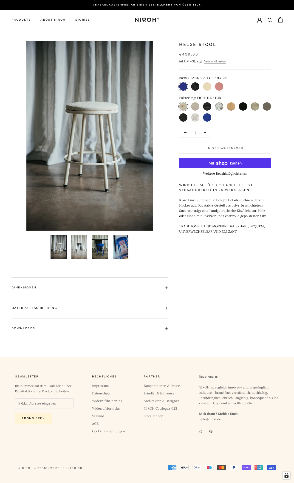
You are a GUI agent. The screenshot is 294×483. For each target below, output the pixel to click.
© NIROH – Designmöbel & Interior (50, 468)
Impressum (100, 386)
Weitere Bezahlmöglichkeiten (225, 174)
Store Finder (153, 416)
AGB (95, 424)
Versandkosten (215, 61)
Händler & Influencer (160, 393)
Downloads (23, 328)
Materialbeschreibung (34, 308)
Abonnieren (33, 418)
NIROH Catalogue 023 (160, 408)
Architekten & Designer (161, 401)
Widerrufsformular (106, 408)
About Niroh (52, 20)
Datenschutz (101, 393)
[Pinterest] (210, 431)
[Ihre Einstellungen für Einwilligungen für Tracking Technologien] (286, 475)
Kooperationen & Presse (162, 386)
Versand (98, 416)
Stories (82, 20)
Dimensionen (23, 287)
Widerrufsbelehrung (107, 401)
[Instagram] (200, 431)
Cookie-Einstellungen (108, 431)
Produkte (21, 20)
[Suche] (270, 19)
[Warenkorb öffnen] (280, 19)
